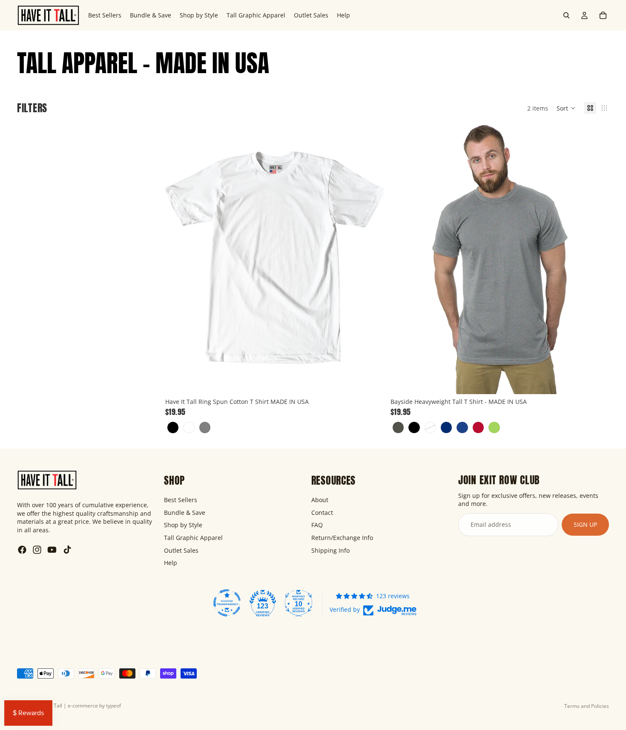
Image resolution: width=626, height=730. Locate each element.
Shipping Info (330, 550)
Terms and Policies (586, 706)
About (319, 500)
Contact (322, 512)
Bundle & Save (184, 512)
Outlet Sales (181, 550)
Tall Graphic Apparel (193, 538)
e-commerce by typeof (94, 705)
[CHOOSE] (370, 381)
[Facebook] (22, 550)
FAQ (317, 525)
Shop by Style (183, 525)
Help (170, 563)
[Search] (566, 15)
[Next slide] (371, 257)
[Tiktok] (67, 550)
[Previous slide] (178, 257)
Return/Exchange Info (342, 538)
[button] (566, 108)
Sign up (585, 524)
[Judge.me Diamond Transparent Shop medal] (227, 602)
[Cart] (603, 15)
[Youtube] (52, 550)
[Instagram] (37, 550)
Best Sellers (180, 500)
